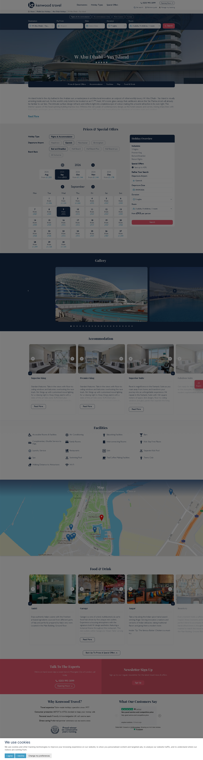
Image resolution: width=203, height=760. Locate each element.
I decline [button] (20, 756)
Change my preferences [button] (39, 756)
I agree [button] (10, 756)
